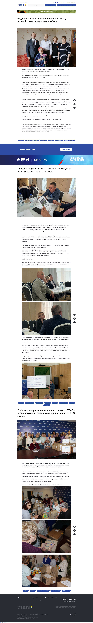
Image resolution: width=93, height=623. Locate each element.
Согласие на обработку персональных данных (25, 618)
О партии (18, 8)
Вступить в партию (72, 8)
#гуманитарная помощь (56, 590)
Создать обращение (66, 149)
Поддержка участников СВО (46, 11)
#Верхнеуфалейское (29, 402)
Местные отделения (46, 8)
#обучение (72, 402)
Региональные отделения (51, 597)
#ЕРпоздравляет (59, 140)
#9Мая (51, 140)
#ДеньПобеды (43, 140)
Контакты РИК (21, 600)
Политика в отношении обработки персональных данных (27, 617)
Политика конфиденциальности (23, 616)
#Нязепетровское (39, 402)
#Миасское (33, 590)
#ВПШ (55, 402)
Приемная (55, 8)
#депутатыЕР (46, 405)
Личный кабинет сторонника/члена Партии (66, 5)
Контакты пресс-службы (37, 600)
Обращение (50, 5)
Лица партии (26, 8)
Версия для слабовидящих (71, 2)
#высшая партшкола (63, 402)
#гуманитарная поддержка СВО (43, 590)
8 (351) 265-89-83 (69, 599)
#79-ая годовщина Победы (69, 140)
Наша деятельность (36, 8)
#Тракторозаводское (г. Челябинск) (32, 140)
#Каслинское (47, 402)
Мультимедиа (63, 8)
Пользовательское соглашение (22, 615)
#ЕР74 (21, 140)
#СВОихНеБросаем (66, 590)
